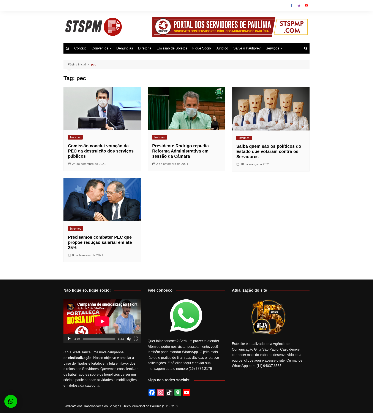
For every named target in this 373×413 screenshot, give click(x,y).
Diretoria (144, 48)
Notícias (75, 137)
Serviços (272, 48)
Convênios (100, 48)
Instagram (299, 5)
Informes (244, 138)
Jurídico (222, 48)
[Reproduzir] (69, 339)
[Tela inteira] (135, 339)
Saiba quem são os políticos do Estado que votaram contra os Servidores (268, 151)
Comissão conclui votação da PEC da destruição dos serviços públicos (101, 151)
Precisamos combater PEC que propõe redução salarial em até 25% (100, 242)
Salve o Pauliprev (247, 48)
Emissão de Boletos (171, 48)
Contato (80, 48)
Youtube (306, 5)
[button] (10, 401)
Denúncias (124, 48)
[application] (102, 321)
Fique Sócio (201, 48)
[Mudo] (128, 339)
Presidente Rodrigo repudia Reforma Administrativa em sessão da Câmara (180, 151)
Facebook (291, 5)
